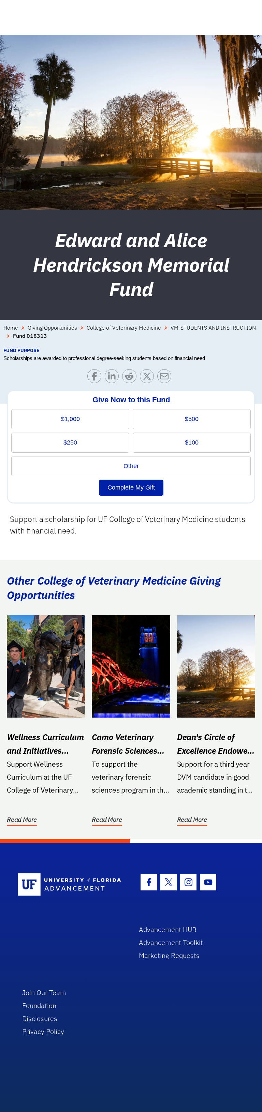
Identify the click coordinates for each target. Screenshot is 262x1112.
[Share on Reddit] (131, 378)
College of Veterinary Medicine (124, 327)
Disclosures (39, 1018)
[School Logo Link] (70, 884)
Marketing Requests (169, 955)
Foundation (39, 1005)
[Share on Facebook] (96, 378)
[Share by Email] (166, 378)
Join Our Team (44, 992)
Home (10, 327)
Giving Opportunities (52, 327)
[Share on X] (148, 378)
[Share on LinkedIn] (113, 378)
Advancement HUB (167, 929)
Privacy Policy (43, 1031)
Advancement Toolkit (171, 942)
